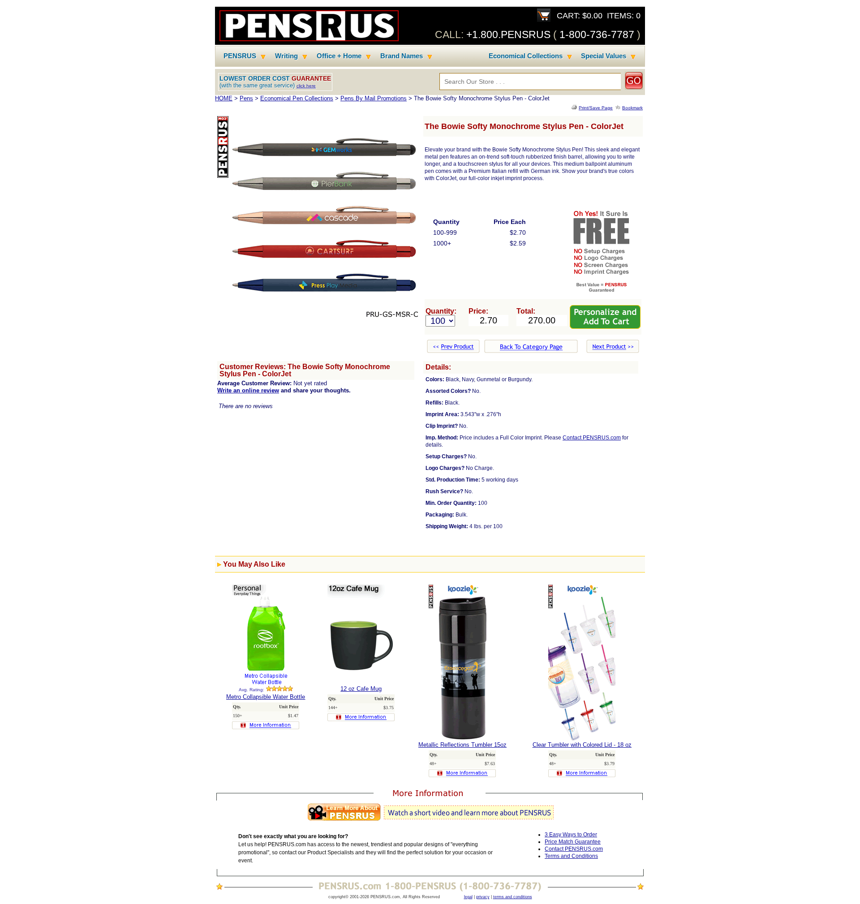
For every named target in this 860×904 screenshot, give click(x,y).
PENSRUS (240, 56)
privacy (483, 897)
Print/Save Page (596, 107)
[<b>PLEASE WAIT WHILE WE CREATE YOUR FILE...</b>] (575, 107)
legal (468, 897)
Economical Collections (526, 56)
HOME (223, 98)
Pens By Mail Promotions (373, 98)
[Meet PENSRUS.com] (430, 821)
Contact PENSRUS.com (592, 438)
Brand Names (401, 56)
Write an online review (248, 390)
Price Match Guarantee (573, 842)
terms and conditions (512, 897)
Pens (246, 98)
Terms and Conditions (571, 856)
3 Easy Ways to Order (571, 834)
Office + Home (339, 56)
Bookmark (632, 107)
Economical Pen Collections (296, 98)
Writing (286, 56)
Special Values (603, 56)
